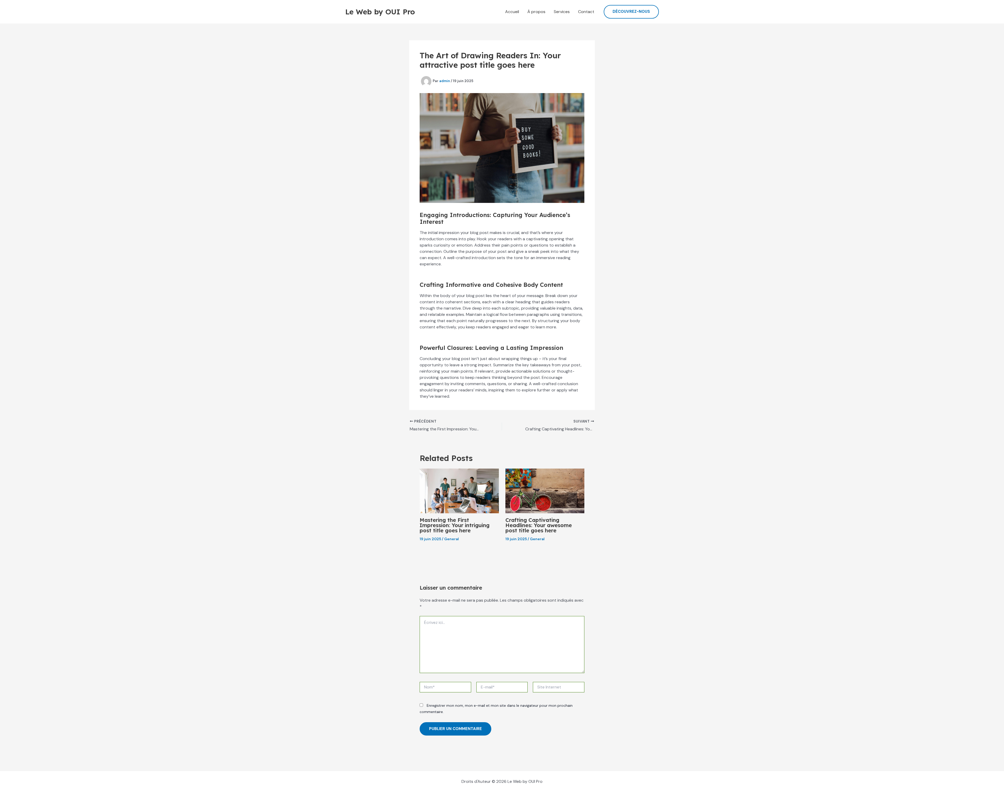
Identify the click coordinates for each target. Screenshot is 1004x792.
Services (562, 11)
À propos (536, 11)
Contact (586, 11)
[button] (631, 12)
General (451, 539)
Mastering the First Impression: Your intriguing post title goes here (454, 525)
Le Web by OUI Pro (380, 11)
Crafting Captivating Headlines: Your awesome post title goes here (538, 525)
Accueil (512, 11)
